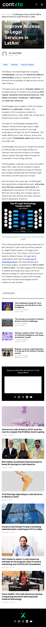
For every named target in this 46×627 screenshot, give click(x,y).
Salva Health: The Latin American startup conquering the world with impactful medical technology (22, 596)
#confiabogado (9, 293)
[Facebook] (15, 397)
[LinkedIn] (27, 397)
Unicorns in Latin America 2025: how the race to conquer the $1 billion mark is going (23, 430)
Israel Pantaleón (22, 323)
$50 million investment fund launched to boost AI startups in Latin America (22, 463)
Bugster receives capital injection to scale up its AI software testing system (29, 351)
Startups (14, 65)
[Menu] (42, 4)
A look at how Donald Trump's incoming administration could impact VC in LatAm (22, 528)
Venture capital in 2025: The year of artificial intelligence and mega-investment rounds (29, 335)
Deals (9, 14)
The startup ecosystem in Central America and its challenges (29, 320)
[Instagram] (19, 397)
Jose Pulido (16, 53)
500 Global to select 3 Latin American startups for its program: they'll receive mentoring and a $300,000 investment (21, 561)
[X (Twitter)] (23, 397)
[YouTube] (31, 397)
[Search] (36, 4)
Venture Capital (27, 65)
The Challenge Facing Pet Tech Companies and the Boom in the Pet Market (28, 305)
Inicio (4, 14)
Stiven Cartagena (22, 310)
